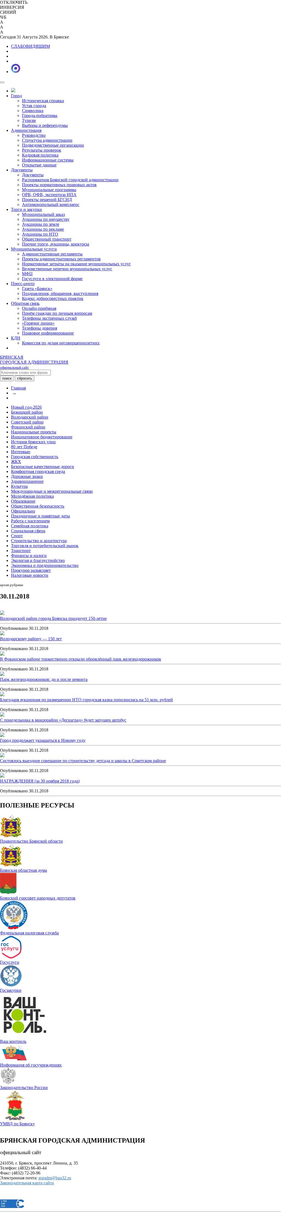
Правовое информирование (48, 333)
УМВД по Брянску (17, 1123)
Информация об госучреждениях (31, 1065)
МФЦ (27, 273)
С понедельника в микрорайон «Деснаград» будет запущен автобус (63, 720)
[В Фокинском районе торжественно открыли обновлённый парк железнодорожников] (2, 654)
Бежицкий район (27, 412)
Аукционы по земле (40, 224)
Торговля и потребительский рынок (44, 545)
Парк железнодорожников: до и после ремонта (44, 679)
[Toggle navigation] (2, 82)
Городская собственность (34, 456)
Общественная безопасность (37, 506)
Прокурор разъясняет (31, 570)
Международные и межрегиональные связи (52, 491)
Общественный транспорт (46, 239)
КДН (15, 338)
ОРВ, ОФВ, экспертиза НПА (49, 194)
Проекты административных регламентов (61, 259)
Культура (19, 486)
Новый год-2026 (26, 407)
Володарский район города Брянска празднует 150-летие (53, 618)
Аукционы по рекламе (43, 229)
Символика (32, 110)
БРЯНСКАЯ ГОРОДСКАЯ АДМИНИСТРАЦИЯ (34, 362)
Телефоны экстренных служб (49, 318)
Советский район (27, 422)
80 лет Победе (24, 446)
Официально (23, 511)
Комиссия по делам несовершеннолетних (61, 343)
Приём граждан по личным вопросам (57, 313)
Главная (18, 388)
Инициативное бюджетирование (41, 437)
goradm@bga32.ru (54, 1178)
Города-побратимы (39, 115)
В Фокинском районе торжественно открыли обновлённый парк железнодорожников (80, 659)
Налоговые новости (29, 575)
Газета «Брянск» (37, 288)
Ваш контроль (13, 1041)
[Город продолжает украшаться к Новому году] (2, 735)
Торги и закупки (26, 209)
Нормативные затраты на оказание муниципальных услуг (76, 263)
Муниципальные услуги (34, 249)
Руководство (34, 135)
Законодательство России (24, 1087)
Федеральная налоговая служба (29, 933)
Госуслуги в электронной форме (52, 278)
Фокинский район (28, 427)
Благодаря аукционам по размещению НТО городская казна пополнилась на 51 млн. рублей (86, 699)
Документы (22, 170)
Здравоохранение (27, 481)
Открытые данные (39, 165)
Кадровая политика (40, 155)
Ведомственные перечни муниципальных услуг (67, 268)
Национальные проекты (33, 432)
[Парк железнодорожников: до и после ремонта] (2, 674)
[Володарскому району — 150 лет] (2, 633)
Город (16, 95)
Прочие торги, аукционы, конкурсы (55, 244)
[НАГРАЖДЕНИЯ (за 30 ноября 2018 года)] (2, 776)
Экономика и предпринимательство (44, 565)
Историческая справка (43, 100)
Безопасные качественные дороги (42, 466)
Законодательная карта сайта (27, 1182)
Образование (23, 501)
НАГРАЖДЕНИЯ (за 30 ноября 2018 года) (40, 781)
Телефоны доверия (39, 328)
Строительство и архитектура (39, 540)
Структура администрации (47, 140)
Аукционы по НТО (40, 234)
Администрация (26, 130)
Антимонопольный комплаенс (50, 204)
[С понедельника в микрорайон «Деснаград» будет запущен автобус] (2, 715)
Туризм (29, 120)
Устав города (34, 105)
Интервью (20, 451)
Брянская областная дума (23, 870)
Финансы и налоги (29, 555)
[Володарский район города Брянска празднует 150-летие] (2, 613)
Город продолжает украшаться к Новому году (43, 740)
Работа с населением (30, 521)
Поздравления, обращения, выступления (60, 293)
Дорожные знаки (27, 476)
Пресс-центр (23, 283)
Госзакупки (10, 990)
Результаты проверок (41, 150)
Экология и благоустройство (38, 560)
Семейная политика (29, 526)
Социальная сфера (28, 530)
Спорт (17, 535)
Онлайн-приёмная (39, 308)
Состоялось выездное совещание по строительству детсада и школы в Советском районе (83, 760)
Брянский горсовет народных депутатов (37, 898)
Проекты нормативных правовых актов (59, 184)
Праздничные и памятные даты (40, 516)
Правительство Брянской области (31, 841)
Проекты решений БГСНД (47, 199)
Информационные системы (48, 160)
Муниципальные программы (49, 189)
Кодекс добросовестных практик (52, 298)
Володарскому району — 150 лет (31, 638)
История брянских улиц (33, 441)
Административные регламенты (52, 254)
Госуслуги (9, 962)
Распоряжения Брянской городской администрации (70, 179)
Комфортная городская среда (38, 471)
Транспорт (21, 550)
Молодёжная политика (32, 496)
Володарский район (29, 417)
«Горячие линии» (38, 323)
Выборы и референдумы (45, 125)
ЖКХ (16, 461)
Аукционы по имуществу (45, 219)
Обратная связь (25, 303)
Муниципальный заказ (43, 214)
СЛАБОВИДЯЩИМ (30, 46)
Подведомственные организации (53, 145)
